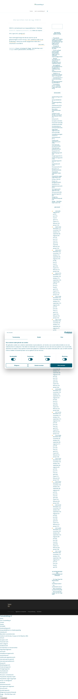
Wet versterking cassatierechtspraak (57, 589)
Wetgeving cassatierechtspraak (57, 197)
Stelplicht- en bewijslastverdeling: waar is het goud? (57, 75)
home (31, 11)
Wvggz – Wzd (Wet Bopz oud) (56, 202)
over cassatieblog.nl (40, 11)
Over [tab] (62, 337)
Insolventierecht (56, 137)
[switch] (30, 359)
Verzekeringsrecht (56, 194)
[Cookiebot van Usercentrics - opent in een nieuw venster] (65, 333)
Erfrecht (54, 119)
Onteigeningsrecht (56, 160)
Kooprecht (54, 151)
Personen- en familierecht (55, 169)
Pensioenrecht (55, 167)
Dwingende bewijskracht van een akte (56, 47)
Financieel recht (56, 122)
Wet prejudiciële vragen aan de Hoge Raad (57, 593)
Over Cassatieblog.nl (5, 620)
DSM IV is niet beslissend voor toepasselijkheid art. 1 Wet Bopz (25, 28)
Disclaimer (39, 611)
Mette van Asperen (37, 30)
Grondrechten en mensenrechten (56, 127)
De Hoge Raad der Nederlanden (57, 580)
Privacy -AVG (55, 179)
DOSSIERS (2, 626)
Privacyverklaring (31, 611)
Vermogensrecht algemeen (56, 189)
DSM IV (16, 49)
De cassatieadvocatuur (57, 586)
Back (1, 696)
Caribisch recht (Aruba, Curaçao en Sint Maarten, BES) (57, 115)
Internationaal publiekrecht (55, 148)
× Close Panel (4, 698)
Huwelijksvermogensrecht (57, 135)
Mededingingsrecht (57, 153)
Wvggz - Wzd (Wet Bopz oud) (35, 48)
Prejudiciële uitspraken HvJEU (56, 172)
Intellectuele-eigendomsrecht (56, 141)
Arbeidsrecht (55, 105)
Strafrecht (54, 184)
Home (1, 618)
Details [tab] (39, 337)
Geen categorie (4, 643)
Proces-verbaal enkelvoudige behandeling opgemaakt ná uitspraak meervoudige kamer (57, 53)
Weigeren (16, 365)
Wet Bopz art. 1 (31, 49)
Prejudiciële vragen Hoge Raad (57, 176)
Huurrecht (54, 132)
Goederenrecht (56, 124)
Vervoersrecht (55, 192)
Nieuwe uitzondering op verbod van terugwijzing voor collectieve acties (56, 61)
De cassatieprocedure (56, 583)
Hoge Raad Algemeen (55, 130)
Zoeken (2, 624)
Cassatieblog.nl (6, 616)
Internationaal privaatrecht (55, 145)
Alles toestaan (61, 365)
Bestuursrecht (55, 107)
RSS (9, 606)
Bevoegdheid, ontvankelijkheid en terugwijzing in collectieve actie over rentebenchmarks (57, 68)
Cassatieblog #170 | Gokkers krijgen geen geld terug (56, 86)
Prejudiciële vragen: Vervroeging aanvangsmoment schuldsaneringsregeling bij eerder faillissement (57, 41)
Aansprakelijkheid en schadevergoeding (10, 630)
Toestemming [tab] (16, 337)
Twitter (9, 604)
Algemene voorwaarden (21, 611)
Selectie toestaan (39, 365)
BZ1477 (23, 33)
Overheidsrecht (56, 164)
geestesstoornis (23, 49)
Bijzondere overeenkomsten (56, 109)
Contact (2, 622)
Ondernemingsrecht (57, 157)
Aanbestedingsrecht (57, 97)
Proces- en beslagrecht (21, 48)
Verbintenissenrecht (57, 186)
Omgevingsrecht (56, 156)
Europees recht (56, 121)
